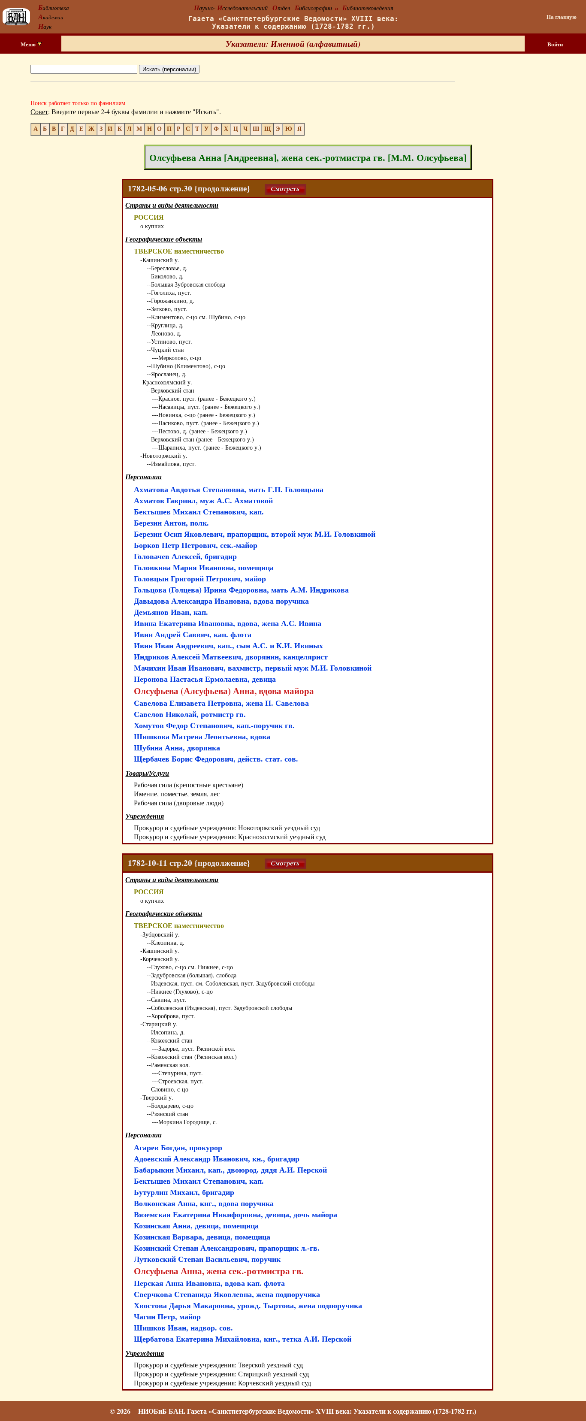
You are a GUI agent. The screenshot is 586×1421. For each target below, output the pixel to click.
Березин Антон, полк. (171, 522)
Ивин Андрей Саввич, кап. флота (192, 634)
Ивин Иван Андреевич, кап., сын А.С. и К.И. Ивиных (228, 645)
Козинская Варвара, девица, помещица (202, 1236)
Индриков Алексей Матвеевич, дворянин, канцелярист (231, 656)
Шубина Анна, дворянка (177, 747)
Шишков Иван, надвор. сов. (183, 1327)
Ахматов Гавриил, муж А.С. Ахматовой (203, 500)
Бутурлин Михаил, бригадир (184, 1191)
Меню (29, 44)
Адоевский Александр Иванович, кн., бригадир (216, 1158)
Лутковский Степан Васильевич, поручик (207, 1258)
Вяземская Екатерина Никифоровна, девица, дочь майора (235, 1214)
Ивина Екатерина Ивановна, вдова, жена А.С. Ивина (227, 623)
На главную (562, 17)
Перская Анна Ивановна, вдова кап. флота (209, 1282)
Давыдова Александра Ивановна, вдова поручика (221, 600)
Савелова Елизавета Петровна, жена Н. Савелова (221, 702)
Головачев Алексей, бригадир (185, 556)
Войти (555, 44)
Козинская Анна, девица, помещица (196, 1225)
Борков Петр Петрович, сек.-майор (195, 544)
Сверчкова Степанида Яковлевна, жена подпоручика (227, 1294)
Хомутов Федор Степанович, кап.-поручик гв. (214, 725)
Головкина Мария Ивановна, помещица (204, 567)
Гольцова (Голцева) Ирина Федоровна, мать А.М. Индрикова (241, 589)
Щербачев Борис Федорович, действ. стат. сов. (216, 758)
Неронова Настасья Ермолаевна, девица (205, 678)
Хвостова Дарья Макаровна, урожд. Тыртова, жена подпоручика (248, 1305)
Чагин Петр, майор (167, 1316)
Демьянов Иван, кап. (171, 611)
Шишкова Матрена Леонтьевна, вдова (202, 736)
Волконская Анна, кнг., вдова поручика (204, 1203)
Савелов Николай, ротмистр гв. (190, 714)
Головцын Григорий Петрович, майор (200, 578)
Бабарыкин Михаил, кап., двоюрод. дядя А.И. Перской (230, 1169)
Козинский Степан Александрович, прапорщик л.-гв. (227, 1247)
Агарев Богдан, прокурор (178, 1147)
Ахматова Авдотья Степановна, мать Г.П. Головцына (228, 489)
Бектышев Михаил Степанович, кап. (199, 511)
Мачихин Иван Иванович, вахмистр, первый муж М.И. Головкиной (253, 667)
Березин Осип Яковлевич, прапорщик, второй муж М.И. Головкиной (254, 533)
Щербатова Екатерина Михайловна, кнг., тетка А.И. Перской (242, 1338)
